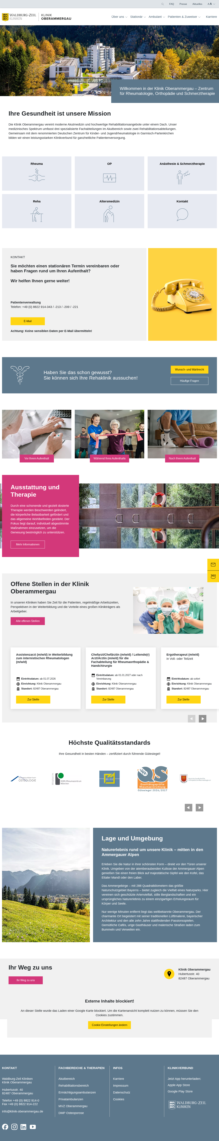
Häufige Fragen (189, 380)
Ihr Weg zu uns (26, 980)
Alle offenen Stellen (28, 621)
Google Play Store (180, 1091)
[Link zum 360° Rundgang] (213, 576)
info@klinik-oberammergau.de (22, 1111)
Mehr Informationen (28, 544)
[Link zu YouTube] (33, 1127)
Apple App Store (179, 1085)
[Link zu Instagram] (14, 1127)
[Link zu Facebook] (5, 1127)
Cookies (118, 1099)
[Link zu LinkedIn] (24, 1127)
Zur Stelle (33, 699)
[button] (162, 4)
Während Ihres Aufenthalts (110, 458)
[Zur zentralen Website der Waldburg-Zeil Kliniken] (191, 1105)
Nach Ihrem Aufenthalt (182, 458)
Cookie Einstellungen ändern (109, 1025)
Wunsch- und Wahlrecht (189, 369)
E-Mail (28, 321)
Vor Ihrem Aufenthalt (36, 458)
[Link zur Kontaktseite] (213, 564)
